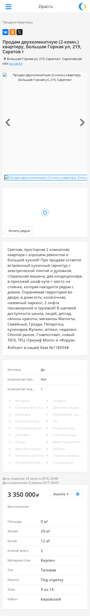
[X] (19, 32)
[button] (9, 122)
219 (41, 58)
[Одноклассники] (13, 32)
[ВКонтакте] (5, 32)
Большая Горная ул (22, 58)
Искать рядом (19, 230)
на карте (15, 63)
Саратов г (53, 58)
